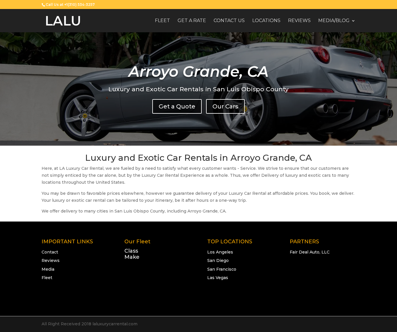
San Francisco (221, 269)
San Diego (218, 260)
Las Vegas (217, 277)
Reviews (299, 21)
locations (266, 21)
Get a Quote (177, 106)
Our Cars (225, 106)
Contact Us (229, 21)
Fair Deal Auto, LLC (310, 252)
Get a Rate (192, 21)
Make (132, 257)
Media (48, 269)
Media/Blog (334, 21)
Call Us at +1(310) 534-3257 (70, 4)
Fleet (162, 21)
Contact (50, 252)
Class (131, 251)
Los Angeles (220, 252)
